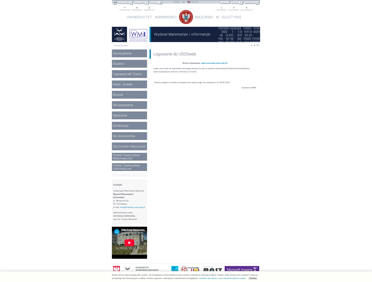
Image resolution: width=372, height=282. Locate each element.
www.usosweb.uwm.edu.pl (214, 63)
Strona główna (121, 46)
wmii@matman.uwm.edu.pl (132, 207)
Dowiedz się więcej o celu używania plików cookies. (222, 278)
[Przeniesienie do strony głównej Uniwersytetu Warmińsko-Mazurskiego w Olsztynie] (119, 34)
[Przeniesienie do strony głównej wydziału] (138, 34)
